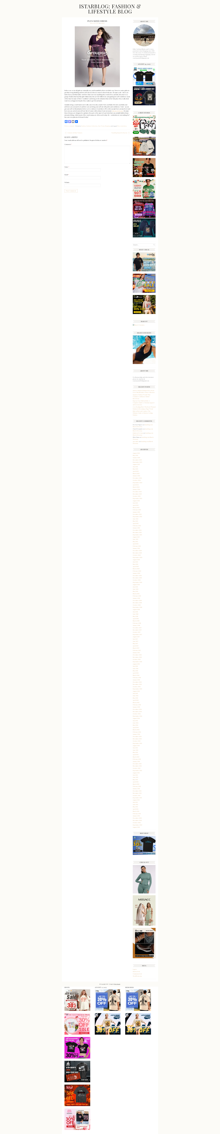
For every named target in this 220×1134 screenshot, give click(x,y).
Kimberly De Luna (138, 433)
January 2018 (136, 625)
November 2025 (137, 460)
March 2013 (136, 757)
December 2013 (137, 736)
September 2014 (137, 716)
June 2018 (135, 614)
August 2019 (136, 584)
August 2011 (136, 800)
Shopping (107, 126)
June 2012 (135, 777)
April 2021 (135, 544)
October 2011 (136, 795)
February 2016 (137, 677)
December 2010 (137, 818)
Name (66, 167)
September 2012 (137, 770)
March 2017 (136, 648)
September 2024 (137, 482)
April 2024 (136, 485)
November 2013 (137, 739)
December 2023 (137, 491)
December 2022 (137, 514)
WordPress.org (137, 976)
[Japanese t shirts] (144, 176)
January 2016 (136, 680)
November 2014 (137, 711)
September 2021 (137, 535)
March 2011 (136, 811)
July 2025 (135, 467)
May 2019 (135, 591)
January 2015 (136, 707)
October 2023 (137, 496)
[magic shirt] (144, 217)
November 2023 (137, 494)
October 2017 (136, 632)
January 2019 (136, 598)
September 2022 (137, 516)
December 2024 (137, 478)
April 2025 (136, 471)
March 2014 (136, 729)
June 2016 (135, 668)
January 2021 (136, 548)
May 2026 (135, 455)
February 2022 (137, 525)
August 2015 (136, 691)
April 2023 (136, 505)
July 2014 (135, 720)
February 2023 (137, 510)
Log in (134, 969)
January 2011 (136, 816)
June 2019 (135, 589)
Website (66, 182)
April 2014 (136, 727)
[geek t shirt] (144, 85)
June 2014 (135, 723)
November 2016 (137, 657)
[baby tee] (77, 1058)
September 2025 (137, 462)
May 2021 (135, 541)
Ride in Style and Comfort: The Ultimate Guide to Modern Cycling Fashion (143, 413)
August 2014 (136, 718)
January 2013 (136, 761)
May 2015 (135, 698)
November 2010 (137, 820)
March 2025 (136, 473)
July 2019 (135, 587)
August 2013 (136, 745)
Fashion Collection (91, 126)
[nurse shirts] (77, 1129)
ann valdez (136, 441)
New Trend (101, 126)
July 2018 (135, 612)
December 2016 (137, 655)
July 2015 (135, 693)
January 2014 (136, 734)
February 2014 (137, 732)
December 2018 (137, 600)
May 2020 (135, 564)
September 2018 (137, 607)
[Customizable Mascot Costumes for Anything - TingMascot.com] (138, 325)
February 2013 (137, 759)
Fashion (83, 126)
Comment (68, 144)
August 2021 (136, 537)
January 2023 (136, 512)
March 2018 (136, 621)
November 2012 (137, 766)
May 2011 (135, 807)
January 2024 (136, 489)
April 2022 (136, 523)
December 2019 (137, 575)
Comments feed (137, 974)
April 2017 (135, 646)
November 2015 (137, 684)
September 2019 (137, 582)
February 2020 (137, 571)
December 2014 (137, 709)
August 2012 (136, 773)
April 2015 (136, 700)
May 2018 (135, 616)
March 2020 (136, 568)
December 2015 (137, 682)
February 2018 (137, 623)
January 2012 (136, 788)
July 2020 (135, 562)
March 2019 (136, 593)
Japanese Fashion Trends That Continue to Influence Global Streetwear (141, 396)
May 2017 (135, 643)
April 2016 (136, 673)
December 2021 (137, 530)
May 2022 (135, 521)
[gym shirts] (77, 1082)
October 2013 (136, 741)
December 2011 (137, 791)
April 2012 (135, 782)
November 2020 (137, 553)
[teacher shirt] (77, 1034)
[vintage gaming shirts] (77, 1105)
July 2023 (135, 503)
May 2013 (135, 752)
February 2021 (137, 546)
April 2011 (135, 809)
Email (66, 175)
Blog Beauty (117, 984)
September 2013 (137, 743)
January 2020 (136, 573)
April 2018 (136, 618)
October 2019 (137, 580)
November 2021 (137, 532)
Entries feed (136, 971)
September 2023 (137, 498)
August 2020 (136, 559)
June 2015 (135, 695)
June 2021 (135, 539)
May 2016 (135, 671)
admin (103, 23)
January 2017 (136, 652)
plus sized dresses (117, 111)
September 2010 (137, 825)
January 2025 (136, 476)
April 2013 (135, 754)
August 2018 (136, 609)
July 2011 (135, 802)
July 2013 (135, 748)
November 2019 (137, 578)
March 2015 (136, 702)
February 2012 (137, 786)
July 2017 (135, 639)
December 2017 (137, 628)
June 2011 (135, 804)
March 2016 (136, 675)
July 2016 (135, 666)
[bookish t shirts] (144, 313)
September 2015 (137, 689)
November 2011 (137, 793)
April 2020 (136, 566)
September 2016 (137, 661)
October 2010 (137, 822)
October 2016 (137, 659)
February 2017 (137, 650)
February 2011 (137, 813)
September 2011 (137, 798)
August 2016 (136, 664)
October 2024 (137, 480)
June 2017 (135, 641)
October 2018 (137, 605)
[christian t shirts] (144, 155)
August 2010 (136, 827)
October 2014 (137, 714)
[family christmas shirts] (144, 134)
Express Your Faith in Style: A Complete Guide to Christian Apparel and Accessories (143, 402)
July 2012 (135, 775)
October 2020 (137, 555)
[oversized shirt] (77, 1010)
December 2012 (137, 764)
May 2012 (135, 779)
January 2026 (136, 457)
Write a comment (69, 126)
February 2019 (137, 596)
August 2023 (136, 501)
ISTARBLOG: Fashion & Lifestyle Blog (110, 9)
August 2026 (136, 453)
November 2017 (137, 630)
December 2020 (137, 550)
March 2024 (136, 487)
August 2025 (136, 464)
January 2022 (136, 528)
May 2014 (135, 725)
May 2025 (135, 469)
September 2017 (137, 634)
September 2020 (137, 557)
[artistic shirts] (144, 105)
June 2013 (135, 750)
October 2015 (137, 686)
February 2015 (137, 705)
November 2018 (137, 603)
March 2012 (136, 784)
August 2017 (136, 637)
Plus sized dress (122, 126)
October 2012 (136, 768)
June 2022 (135, 519)
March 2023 (136, 507)
